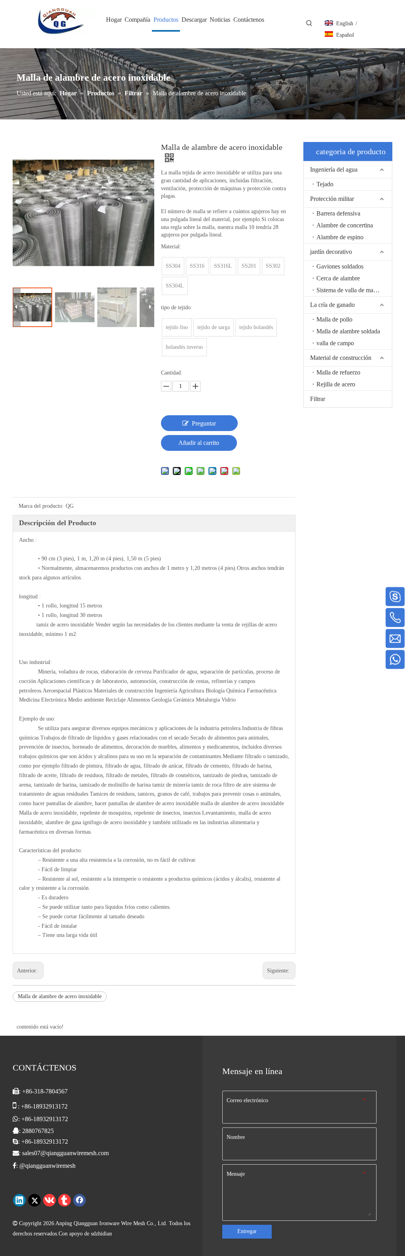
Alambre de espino (339, 237)
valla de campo (335, 343)
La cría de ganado (332, 304)
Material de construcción (340, 357)
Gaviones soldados (339, 266)
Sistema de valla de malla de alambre (354, 290)
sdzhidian (101, 1234)
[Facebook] (79, 1200)
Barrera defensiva (338, 213)
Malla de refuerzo (338, 372)
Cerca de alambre (338, 278)
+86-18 (30, 1119)
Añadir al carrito (198, 442)
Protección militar (332, 198)
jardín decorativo (331, 251)
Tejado (324, 184)
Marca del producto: (41, 506)
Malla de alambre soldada (348, 331)
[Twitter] (34, 1200)
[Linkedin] (19, 1200)
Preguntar (204, 423)
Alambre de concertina (344, 225)
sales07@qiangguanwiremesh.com (65, 1153)
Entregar (247, 1231)
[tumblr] (64, 1200)
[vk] (49, 1200)
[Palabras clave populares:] (309, 23)
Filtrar (317, 398)
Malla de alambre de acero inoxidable (60, 996)
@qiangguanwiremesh (47, 1165)
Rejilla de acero (335, 384)
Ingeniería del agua (334, 169)
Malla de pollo (334, 319)
